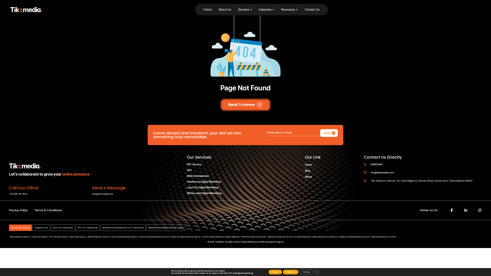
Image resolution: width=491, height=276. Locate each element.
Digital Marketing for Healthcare (325, 237)
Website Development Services (165, 227)
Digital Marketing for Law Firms (383, 237)
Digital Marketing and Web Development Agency (262, 242)
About (308, 176)
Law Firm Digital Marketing (202, 187)
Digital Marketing (20, 227)
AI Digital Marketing (302, 237)
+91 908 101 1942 (18, 194)
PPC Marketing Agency (58, 237)
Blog (307, 170)
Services (243, 9)
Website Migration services (98, 237)
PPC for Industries (88, 227)
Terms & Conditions (48, 210)
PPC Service (194, 164)
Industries (265, 9)
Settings (306, 272)
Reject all (290, 272)
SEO (189, 170)
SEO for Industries (63, 227)
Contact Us (312, 9)
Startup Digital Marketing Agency (124, 237)
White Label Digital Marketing (204, 193)
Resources (288, 9)
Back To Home (241, 104)
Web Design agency (78, 237)
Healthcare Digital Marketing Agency (185, 237)
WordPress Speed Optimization (253, 237)
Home (207, 9)
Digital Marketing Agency (20, 237)
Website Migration (232, 237)
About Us (225, 9)
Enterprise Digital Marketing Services (154, 237)
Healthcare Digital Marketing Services (354, 237)
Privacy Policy (18, 210)
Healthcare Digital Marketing (204, 181)
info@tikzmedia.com (102, 194)
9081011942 (377, 164)
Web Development (198, 175)
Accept (275, 272)
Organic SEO (41, 227)
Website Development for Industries (123, 227)
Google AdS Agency (40, 237)
